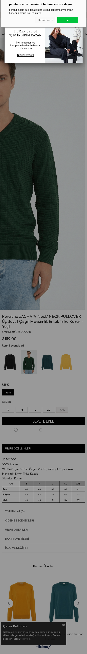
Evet (67, 20)
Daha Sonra (45, 20)
